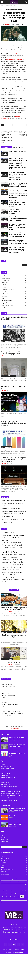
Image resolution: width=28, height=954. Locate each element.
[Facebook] (5, 944)
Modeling (14, 559)
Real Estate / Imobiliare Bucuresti (10, 704)
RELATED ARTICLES (6, 147)
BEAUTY (4, 298)
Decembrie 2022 (8, 124)
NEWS (3, 697)
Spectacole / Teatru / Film (17, 9)
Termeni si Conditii (6, 715)
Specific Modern (7, 659)
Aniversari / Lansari (5, 185)
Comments (4, 839)
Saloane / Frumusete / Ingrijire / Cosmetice (12, 709)
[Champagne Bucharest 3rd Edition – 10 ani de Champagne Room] (14, 367)
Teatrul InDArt (5, 574)
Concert (4, 545)
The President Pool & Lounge (7, 579)
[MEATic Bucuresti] (14, 653)
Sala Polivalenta (11, 569)
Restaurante (5, 296)
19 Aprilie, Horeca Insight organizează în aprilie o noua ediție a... (14, 608)
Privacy (10, 949)
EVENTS (4, 276)
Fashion (20, 547)
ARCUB (10, 532)
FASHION (4, 287)
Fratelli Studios (16, 549)
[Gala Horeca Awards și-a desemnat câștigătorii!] (14, 626)
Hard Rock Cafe (10, 552)
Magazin (5, 557)
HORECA (4, 285)
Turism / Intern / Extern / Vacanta (10, 718)
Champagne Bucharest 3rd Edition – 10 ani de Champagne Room (13, 353)
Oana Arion (19, 559)
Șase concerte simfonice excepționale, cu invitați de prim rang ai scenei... (13, 423)
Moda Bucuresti (5, 693)
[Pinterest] (18, 944)
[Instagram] (10, 944)
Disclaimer (5, 949)
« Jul (2, 902)
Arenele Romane (16, 532)
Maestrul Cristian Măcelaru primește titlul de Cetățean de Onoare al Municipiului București (18, 241)
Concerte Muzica (6, 278)
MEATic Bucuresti (14, 662)
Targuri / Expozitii (6, 303)
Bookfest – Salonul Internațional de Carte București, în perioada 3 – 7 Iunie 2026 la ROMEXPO (18, 184)
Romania (19, 567)
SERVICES (4, 307)
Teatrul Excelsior (22, 124)
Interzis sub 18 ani (14, 53)
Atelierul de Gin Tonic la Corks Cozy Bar (11, 508)
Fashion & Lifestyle (6, 294)
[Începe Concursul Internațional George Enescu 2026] (14, 332)
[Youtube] (22, 944)
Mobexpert (12, 815)
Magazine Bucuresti (6, 691)
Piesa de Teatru (5, 562)
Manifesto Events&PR (6, 559)
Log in (2, 835)
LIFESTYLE (4, 291)
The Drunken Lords (8, 577)
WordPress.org (4, 841)
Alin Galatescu (5, 532)
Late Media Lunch (21, 554)
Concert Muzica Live (16, 545)
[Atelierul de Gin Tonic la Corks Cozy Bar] (14, 402)
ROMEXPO (4, 569)
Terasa (19, 574)
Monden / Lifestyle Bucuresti (9, 695)
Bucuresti (15, 537)
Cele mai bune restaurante (11, 542)
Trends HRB (22, 579)
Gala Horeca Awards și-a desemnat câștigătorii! (14, 636)
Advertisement (16, 949)
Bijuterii (3, 537)
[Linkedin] (14, 944)
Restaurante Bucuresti (7, 706)
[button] (26, 2)
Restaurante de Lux (18, 564)
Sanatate (17, 569)
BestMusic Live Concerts (18, 535)
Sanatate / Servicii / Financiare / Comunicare (12, 713)
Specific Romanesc (5, 572)
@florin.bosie (14, 728)
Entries (3, 837)
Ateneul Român (6, 535)
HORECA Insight (5, 554)
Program (15, 124)
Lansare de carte (13, 554)
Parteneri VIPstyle (6, 700)
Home (2, 5)
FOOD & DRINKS (6, 280)
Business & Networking (7, 300)
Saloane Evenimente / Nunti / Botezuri (11, 711)
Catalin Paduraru (5, 540)
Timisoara (16, 579)
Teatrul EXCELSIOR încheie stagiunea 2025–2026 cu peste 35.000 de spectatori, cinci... (14, 459)
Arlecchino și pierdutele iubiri (14, 59)
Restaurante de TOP (9, 567)
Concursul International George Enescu (9, 547)
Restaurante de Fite (6, 564)
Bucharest (8, 537)
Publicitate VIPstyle (6, 702)
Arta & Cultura (8, 9)
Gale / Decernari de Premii (8, 305)
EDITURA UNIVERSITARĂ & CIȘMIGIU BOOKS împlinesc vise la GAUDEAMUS (20, 133)
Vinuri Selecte (5, 582)
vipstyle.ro (11, 611)
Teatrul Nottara (13, 574)
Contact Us (23, 949)
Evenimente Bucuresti (7, 684)
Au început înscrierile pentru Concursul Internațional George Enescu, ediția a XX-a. (18, 218)
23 (25, 893)
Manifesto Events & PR (13, 557)
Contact (3, 682)
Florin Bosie (7, 24)
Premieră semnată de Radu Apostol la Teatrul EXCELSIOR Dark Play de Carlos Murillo (17, 234)
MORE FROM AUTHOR (18, 147)
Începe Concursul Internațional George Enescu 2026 (14, 500)
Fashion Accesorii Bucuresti (8, 686)
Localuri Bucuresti (6, 688)
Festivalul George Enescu (7, 549)
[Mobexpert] (4, 817)
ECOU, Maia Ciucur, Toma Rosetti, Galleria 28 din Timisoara (16, 211)
